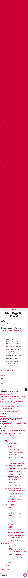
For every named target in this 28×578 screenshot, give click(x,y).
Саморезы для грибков (14, 471)
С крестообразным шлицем (12, 287)
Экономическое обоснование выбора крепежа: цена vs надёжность (12, 402)
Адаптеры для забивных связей (16, 498)
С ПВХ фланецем (12, 462)
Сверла (7, 302)
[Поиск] (1, 577)
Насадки (8, 283)
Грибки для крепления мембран (13, 465)
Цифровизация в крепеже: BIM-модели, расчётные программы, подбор (13, 397)
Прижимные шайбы (13, 515)
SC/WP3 (10, 185)
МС (9, 304)
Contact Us (18, 330)
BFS (9, 196)
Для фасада (6, 487)
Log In (4, 571)
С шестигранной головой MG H (12, 293)
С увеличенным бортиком (11, 252)
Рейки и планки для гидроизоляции (17, 468)
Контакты (3, 375)
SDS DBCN (10, 548)
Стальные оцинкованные (14, 542)
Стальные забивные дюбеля (11, 155)
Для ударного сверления (11, 280)
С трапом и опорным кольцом (16, 463)
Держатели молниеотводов (15, 476)
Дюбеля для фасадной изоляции (13, 488)
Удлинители (11, 301)
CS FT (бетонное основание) (15, 529)
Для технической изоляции (6, 172)
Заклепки (8, 235)
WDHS (10, 227)
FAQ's (10, 330)
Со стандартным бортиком (11, 247)
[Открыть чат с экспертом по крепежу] (25, 575)
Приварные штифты (10, 504)
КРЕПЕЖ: (5, 1)
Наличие (3, 378)
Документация (4, 380)
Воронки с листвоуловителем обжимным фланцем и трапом (13, 40)
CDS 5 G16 (10, 523)
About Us (6, 330)
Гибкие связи (11, 501)
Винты (7, 194)
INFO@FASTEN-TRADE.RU (6, 306)
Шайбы (10, 122)
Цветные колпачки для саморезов (17, 485)
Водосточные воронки (11, 443)
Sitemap (14, 330)
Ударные (10, 299)
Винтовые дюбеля (12, 466)
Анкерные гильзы (12, 479)
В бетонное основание (11, 117)
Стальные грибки (12, 470)
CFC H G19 (10, 524)
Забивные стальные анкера (10, 95)
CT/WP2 (10, 183)
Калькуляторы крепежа (7, 370)
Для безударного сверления (11, 268)
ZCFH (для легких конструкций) (16, 532)
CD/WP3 (10, 181)
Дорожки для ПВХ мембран (15, 474)
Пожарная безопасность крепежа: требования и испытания (11, 418)
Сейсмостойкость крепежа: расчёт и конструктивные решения (12, 410)
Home (2, 330)
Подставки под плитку (14, 477)
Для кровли (6, 441)
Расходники (6, 258)
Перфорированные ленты (14, 513)
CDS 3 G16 (10, 521)
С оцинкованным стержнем (12, 243)
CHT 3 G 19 (9, 213)
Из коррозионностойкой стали (14, 238)
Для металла (6, 192)
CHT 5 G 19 (9, 218)
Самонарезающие (13, 120)
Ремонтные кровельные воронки (11, 17)
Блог (2, 383)
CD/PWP (10, 178)
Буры (7, 260)
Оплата (2, 373)
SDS (9, 261)
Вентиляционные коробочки (15, 499)
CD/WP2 (10, 180)
